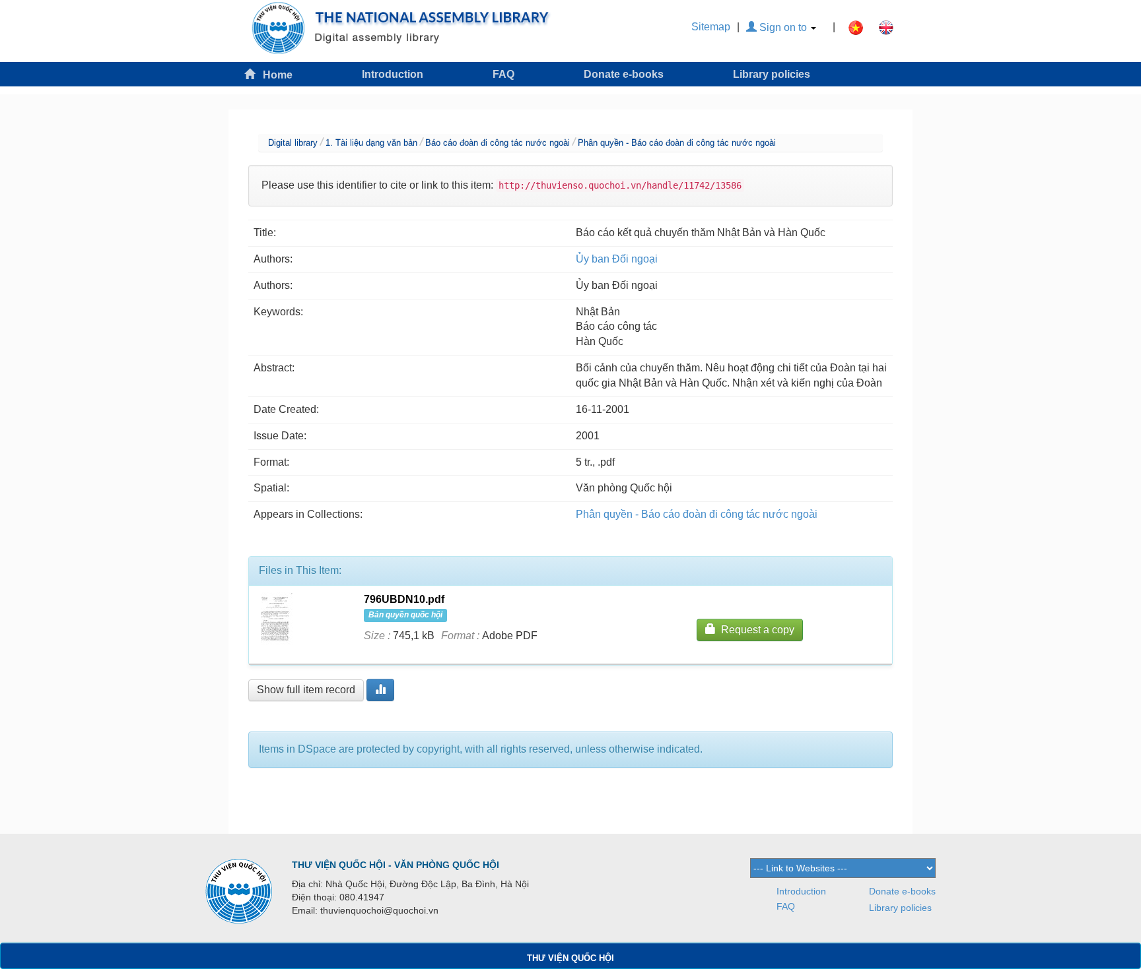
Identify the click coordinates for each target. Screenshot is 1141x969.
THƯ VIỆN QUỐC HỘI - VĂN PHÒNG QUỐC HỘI (395, 865)
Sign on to (783, 27)
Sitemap (710, 26)
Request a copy (755, 629)
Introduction (392, 74)
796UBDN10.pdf (404, 599)
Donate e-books (624, 74)
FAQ (503, 74)
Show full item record (306, 689)
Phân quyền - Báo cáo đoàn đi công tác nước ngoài (677, 143)
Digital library (293, 143)
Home (274, 74)
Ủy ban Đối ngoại (617, 259)
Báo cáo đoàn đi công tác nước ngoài (497, 143)
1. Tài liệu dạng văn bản (371, 143)
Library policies (771, 74)
